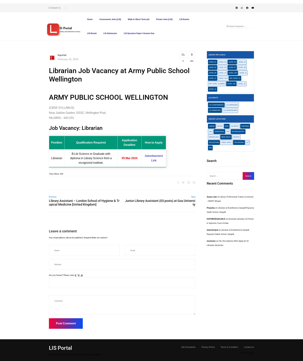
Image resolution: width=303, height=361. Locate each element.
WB (210, 148)
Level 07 (232, 67)
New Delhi (226, 137)
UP (248, 142)
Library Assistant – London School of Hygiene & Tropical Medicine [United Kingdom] (84, 202)
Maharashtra (238, 131)
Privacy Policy (208, 347)
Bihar (219, 126)
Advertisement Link (154, 158)
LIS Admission (110, 33)
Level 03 (232, 62)
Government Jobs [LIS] (110, 19)
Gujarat (235, 126)
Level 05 (212, 67)
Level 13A (231, 84)
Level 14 (241, 84)
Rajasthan (214, 142)
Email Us (55, 8)
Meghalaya (214, 137)
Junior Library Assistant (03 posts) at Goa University (160, 202)
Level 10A (233, 73)
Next (193, 197)
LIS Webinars (215, 110)
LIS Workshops (230, 110)
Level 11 (243, 73)
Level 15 (212, 89)
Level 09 (212, 73)
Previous (52, 197)
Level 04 (242, 62)
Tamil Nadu (226, 142)
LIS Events (184, 19)
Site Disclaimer (188, 347)
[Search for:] (226, 176)
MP (228, 131)
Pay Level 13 (235, 78)
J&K (210, 131)
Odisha (236, 137)
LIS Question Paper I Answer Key (139, 33)
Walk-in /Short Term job (138, 19)
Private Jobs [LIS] (164, 19)
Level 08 (242, 67)
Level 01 (212, 62)
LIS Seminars (232, 105)
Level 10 (222, 73)
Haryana (245, 126)
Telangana (239, 142)
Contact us (249, 347)
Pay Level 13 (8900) (217, 84)
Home (90, 19)
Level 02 (222, 62)
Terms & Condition (229, 347)
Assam (212, 126)
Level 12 (212, 78)
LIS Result (92, 33)
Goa (226, 126)
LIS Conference (216, 105)
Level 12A (223, 78)
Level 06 (222, 67)
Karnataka (219, 131)
